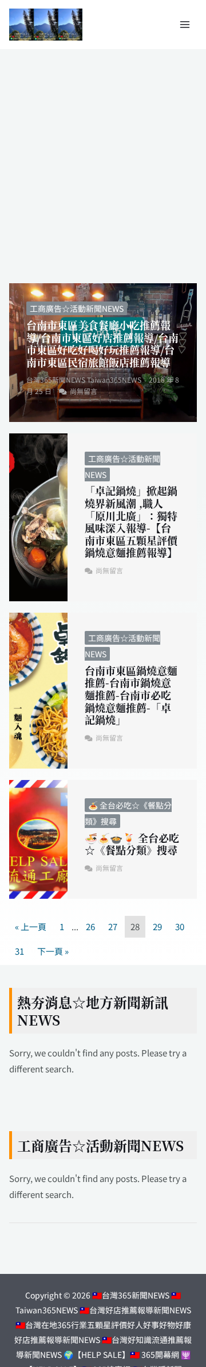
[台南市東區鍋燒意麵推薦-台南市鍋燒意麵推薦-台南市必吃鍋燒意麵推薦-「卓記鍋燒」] (38, 691)
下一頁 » (53, 951)
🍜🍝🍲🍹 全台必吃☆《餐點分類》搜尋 (132, 844)
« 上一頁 (30, 926)
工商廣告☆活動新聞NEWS (77, 308)
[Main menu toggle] (185, 25)
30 (179, 926)
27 (112, 926)
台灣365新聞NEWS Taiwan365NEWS (83, 379)
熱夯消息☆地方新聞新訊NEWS (92, 1011)
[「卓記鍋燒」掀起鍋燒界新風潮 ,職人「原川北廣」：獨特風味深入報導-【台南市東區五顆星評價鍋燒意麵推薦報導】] (38, 517)
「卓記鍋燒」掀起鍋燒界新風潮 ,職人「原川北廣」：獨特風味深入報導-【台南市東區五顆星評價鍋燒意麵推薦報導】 (131, 521)
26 (90, 926)
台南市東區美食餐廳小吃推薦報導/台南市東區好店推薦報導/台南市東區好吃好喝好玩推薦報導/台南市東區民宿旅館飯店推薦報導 (102, 343)
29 (157, 926)
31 (19, 951)
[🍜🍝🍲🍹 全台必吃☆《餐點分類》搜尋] (38, 839)
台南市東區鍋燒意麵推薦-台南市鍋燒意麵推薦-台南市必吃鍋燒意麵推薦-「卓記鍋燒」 (131, 695)
